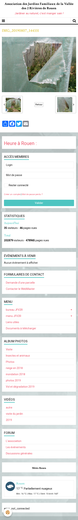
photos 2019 (13, 380)
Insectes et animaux (18, 355)
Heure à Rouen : (20, 143)
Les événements (16, 447)
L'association (13, 441)
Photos (10, 361)
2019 (9, 419)
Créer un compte (12, 194)
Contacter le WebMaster (20, 288)
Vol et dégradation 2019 (20, 386)
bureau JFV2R (14, 309)
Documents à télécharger (21, 328)
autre (9, 407)
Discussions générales (19, 453)
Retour (38, 104)
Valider (39, 202)
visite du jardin (14, 413)
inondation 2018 (15, 374)
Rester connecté (18, 185)
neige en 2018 (14, 368)
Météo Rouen (39, 468)
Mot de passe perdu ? (32, 194)
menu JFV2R (13, 315)
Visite (9, 349)
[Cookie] (7, 512)
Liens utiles (12, 322)
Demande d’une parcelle (20, 282)
